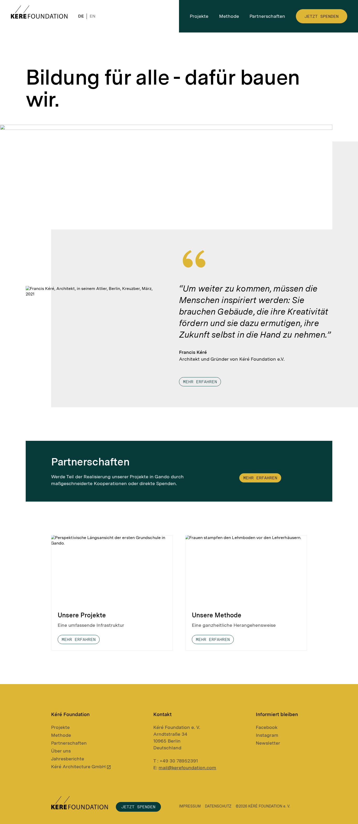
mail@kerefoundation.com (187, 767)
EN (92, 16)
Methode (61, 735)
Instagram (267, 735)
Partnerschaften (69, 743)
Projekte (60, 727)
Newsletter (268, 743)
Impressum (190, 806)
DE (81, 16)
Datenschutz (218, 806)
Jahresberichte (67, 758)
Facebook (267, 727)
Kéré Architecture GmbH (78, 766)
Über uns (61, 751)
